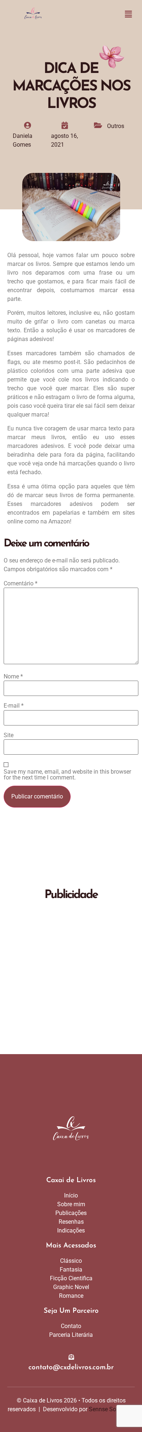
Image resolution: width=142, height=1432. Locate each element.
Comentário (21, 584)
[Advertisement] (71, 979)
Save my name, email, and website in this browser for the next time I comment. (67, 775)
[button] (128, 14)
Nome (13, 677)
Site (8, 735)
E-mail (14, 706)
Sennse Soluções (111, 1409)
